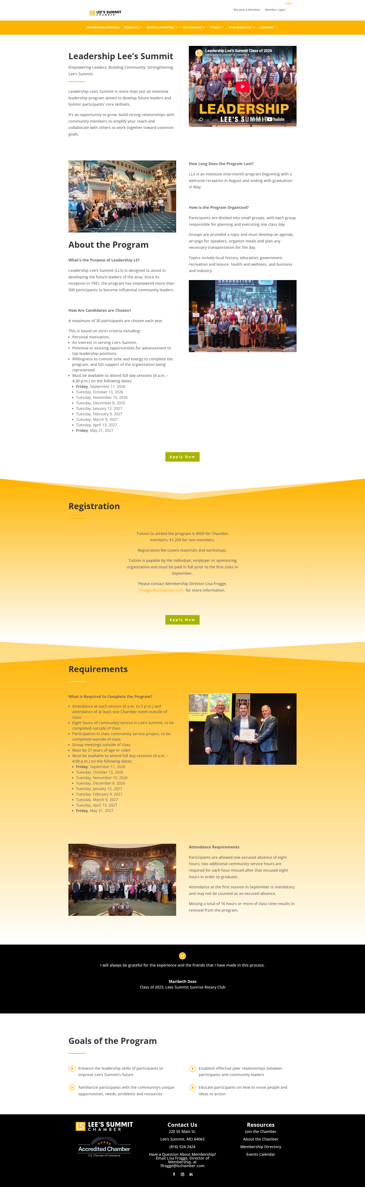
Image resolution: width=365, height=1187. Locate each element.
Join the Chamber (260, 1131)
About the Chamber (261, 1139)
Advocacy (267, 27)
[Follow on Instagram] (182, 1174)
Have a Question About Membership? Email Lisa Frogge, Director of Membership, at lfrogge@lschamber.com (182, 1160)
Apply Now (182, 456)
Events (215, 27)
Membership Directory (103, 27)
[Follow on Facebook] (174, 1174)
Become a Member (247, 10)
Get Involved (192, 27)
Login (288, 3)
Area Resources (240, 27)
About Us (131, 27)
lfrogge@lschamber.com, (162, 590)
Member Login (275, 10)
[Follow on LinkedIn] (191, 1174)
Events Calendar (260, 1154)
